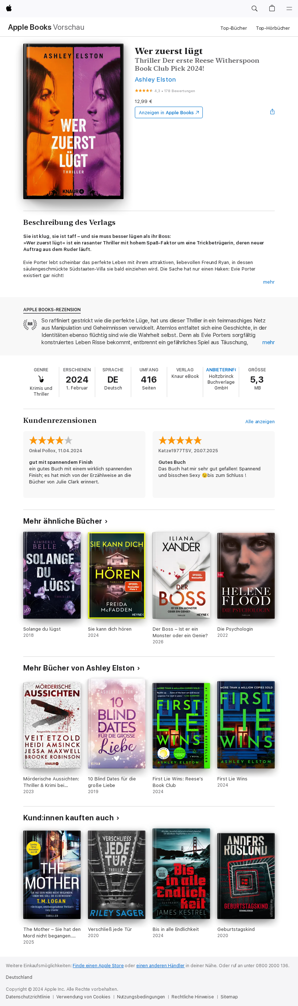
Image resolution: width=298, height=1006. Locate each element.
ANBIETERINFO (222, 369)
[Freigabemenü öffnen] (272, 112)
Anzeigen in (166, 112)
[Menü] (289, 8)
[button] (254, 8)
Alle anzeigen (260, 421)
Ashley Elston (155, 79)
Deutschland (19, 977)
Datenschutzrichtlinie (28, 996)
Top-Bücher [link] (233, 28)
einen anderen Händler (160, 965)
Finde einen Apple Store (98, 965)
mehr (269, 282)
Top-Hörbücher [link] (273, 28)
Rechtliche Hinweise (193, 996)
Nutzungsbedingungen (141, 996)
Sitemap (229, 996)
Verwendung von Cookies (83, 996)
